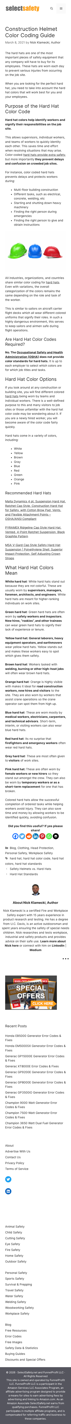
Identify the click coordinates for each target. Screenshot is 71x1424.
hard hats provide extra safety (44, 155)
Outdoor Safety (15, 1261)
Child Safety (13, 1232)
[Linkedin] (36, 836)
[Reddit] (29, 836)
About (9, 1145)
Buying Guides (15, 1354)
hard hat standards (28, 863)
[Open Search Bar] (51, 8)
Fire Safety (12, 1250)
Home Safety (14, 1255)
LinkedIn (58, 945)
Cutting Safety (15, 1238)
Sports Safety (14, 1278)
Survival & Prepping (18, 1284)
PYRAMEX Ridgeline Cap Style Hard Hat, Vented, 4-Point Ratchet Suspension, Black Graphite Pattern (35, 532)
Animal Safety (14, 1226)
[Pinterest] (42, 836)
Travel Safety (14, 1290)
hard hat (16, 858)
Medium (36, 950)
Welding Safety (15, 1302)
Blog (13, 848)
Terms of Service (16, 1169)
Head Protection (42, 848)
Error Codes (13, 1336)
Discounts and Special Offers (25, 1359)
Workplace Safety (41, 853)
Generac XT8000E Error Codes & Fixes (32, 1066)
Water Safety (14, 1296)
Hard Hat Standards (24, 874)
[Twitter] (22, 836)
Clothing (23, 848)
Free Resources (16, 1330)
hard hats (52, 282)
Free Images (13, 1342)
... (65, 956)
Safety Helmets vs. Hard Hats (30, 869)
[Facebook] (15, 836)
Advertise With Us (17, 1151)
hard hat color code (36, 858)
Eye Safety (12, 1244)
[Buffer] (56, 836)
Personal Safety (16, 853)
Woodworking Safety (19, 1307)
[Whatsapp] (49, 836)
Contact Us (13, 1157)
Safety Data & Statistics (21, 1348)
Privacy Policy (14, 1163)
